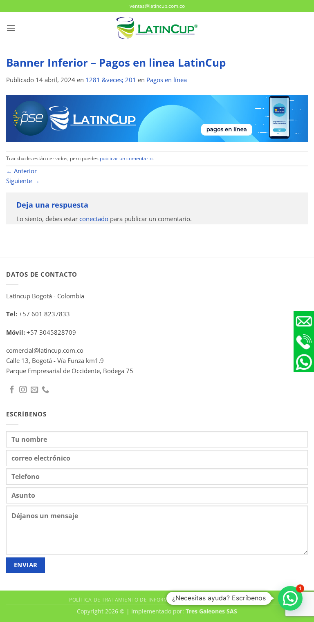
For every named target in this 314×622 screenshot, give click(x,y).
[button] (11, 28)
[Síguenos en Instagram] (23, 390)
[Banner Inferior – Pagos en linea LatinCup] (157, 118)
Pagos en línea (166, 80)
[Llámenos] (45, 390)
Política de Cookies (217, 599)
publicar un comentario (126, 158)
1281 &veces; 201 (110, 80)
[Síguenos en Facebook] (12, 390)
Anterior (21, 171)
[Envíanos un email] (34, 390)
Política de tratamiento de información (126, 599)
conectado (93, 219)
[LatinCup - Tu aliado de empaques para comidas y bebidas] (157, 28)
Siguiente (23, 181)
